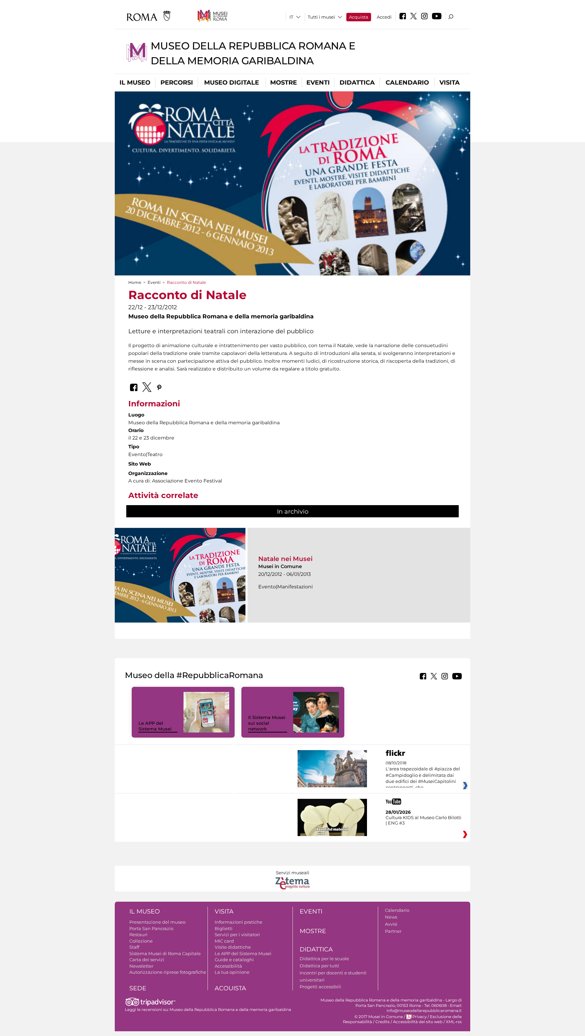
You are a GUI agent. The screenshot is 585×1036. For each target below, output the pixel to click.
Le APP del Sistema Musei (155, 725)
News (391, 917)
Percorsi (176, 82)
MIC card (224, 941)
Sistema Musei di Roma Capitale (165, 953)
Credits (382, 1021)
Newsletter (141, 966)
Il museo (135, 82)
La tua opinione (232, 972)
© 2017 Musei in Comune (378, 1016)
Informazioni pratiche (238, 922)
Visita (449, 82)
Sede (137, 988)
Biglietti (224, 928)
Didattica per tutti (319, 965)
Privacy (419, 1016)
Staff (134, 947)
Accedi (384, 17)
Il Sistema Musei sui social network (266, 723)
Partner (393, 931)
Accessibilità (228, 966)
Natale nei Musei (285, 559)
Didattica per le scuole (324, 958)
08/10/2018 (423, 775)
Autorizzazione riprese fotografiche (167, 972)
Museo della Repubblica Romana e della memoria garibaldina (230, 1009)
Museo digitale (231, 82)
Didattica (357, 82)
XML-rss (454, 1021)
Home (134, 282)
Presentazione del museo (157, 922)
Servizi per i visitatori (237, 934)
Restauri (138, 934)
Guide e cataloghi (234, 959)
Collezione (141, 941)
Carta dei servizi (146, 959)
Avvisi (391, 924)
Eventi (318, 82)
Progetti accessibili (320, 986)
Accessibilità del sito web (417, 1021)
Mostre (283, 82)
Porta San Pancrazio (151, 928)
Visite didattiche (233, 947)
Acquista (358, 17)
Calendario (407, 82)
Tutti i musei (321, 17)
